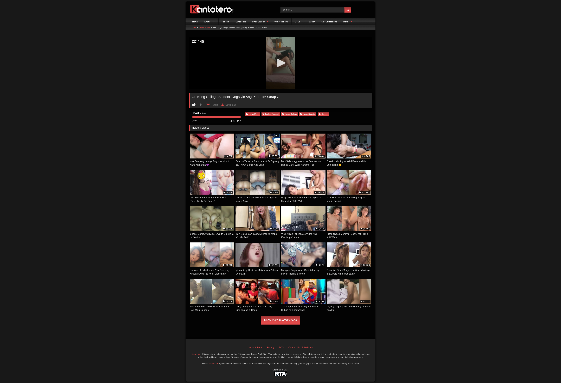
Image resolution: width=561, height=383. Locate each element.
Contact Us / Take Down (300, 347)
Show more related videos (280, 319)
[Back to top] (552, 374)
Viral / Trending (281, 22)
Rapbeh (311, 22)
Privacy (270, 347)
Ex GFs (298, 22)
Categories (241, 22)
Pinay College (291, 114)
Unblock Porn (255, 347)
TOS (281, 347)
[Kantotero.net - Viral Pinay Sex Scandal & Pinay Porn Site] (212, 10)
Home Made (204, 27)
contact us (213, 363)
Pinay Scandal (258, 22)
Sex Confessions (329, 22)
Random (226, 22)
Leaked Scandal (272, 114)
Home (195, 22)
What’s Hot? (209, 22)
